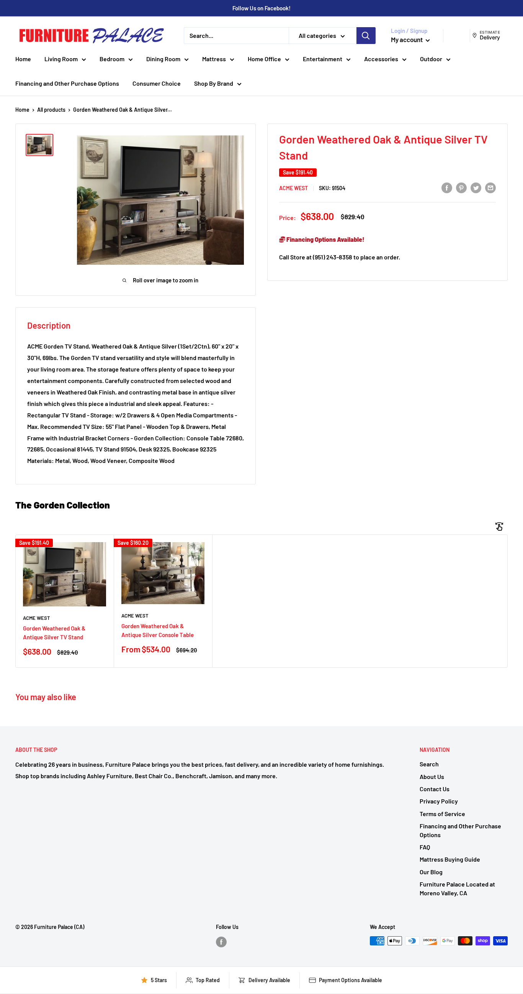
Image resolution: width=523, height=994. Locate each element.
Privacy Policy (439, 801)
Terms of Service (442, 813)
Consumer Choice (156, 83)
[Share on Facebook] (446, 188)
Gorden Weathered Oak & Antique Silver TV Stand (54, 632)
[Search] (366, 35)
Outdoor (431, 58)
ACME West (293, 188)
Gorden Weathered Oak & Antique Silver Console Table (157, 630)
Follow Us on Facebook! (261, 8)
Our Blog (431, 871)
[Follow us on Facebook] (221, 941)
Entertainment (322, 58)
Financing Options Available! (324, 239)
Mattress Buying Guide (450, 859)
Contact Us (434, 788)
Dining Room (163, 58)
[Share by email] (490, 188)
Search (429, 763)
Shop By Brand (213, 83)
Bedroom (112, 58)
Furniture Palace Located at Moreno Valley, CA (457, 888)
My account (407, 39)
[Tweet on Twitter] (476, 188)
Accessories (381, 58)
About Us (432, 776)
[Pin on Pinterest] (461, 188)
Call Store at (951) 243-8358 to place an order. (339, 257)
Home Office (264, 58)
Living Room (61, 58)
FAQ (425, 847)
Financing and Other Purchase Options (67, 83)
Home (23, 58)
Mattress (214, 58)
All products (51, 109)
